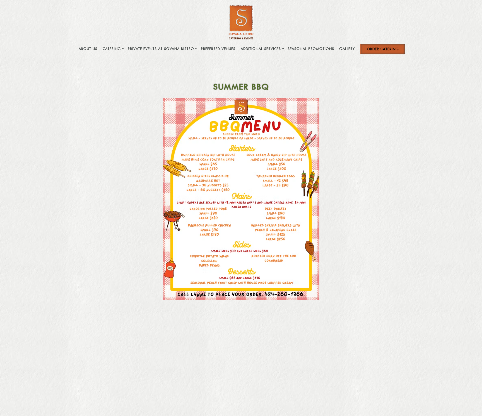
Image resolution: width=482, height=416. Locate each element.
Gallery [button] (347, 48)
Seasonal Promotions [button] (311, 48)
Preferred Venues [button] (218, 48)
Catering (112, 48)
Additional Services (261, 48)
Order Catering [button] (383, 49)
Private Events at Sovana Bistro (161, 48)
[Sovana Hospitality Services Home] (241, 21)
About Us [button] (88, 48)
